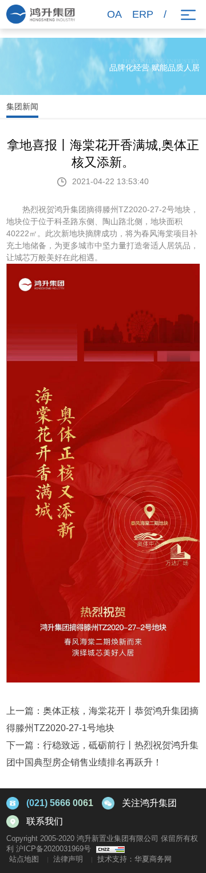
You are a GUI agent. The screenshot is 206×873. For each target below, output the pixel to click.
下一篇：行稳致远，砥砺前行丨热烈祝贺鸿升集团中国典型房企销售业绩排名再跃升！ (102, 753)
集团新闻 (22, 106)
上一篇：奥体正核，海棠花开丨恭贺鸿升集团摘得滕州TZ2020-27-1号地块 (102, 719)
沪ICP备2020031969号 (53, 848)
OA (114, 14)
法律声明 (68, 859)
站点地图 (24, 859)
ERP (142, 14)
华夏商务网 (153, 859)
